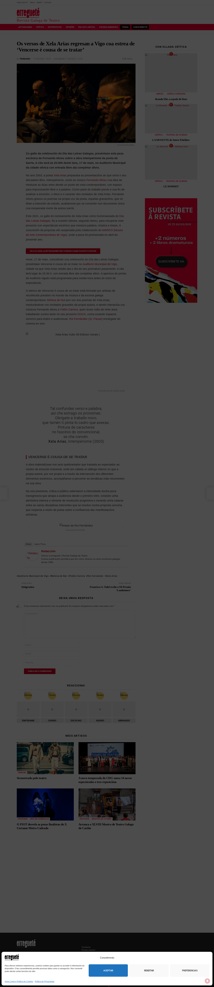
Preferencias (190, 970)
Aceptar (108, 970)
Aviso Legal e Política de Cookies (19, 981)
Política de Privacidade (44, 981)
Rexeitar (149, 970)
